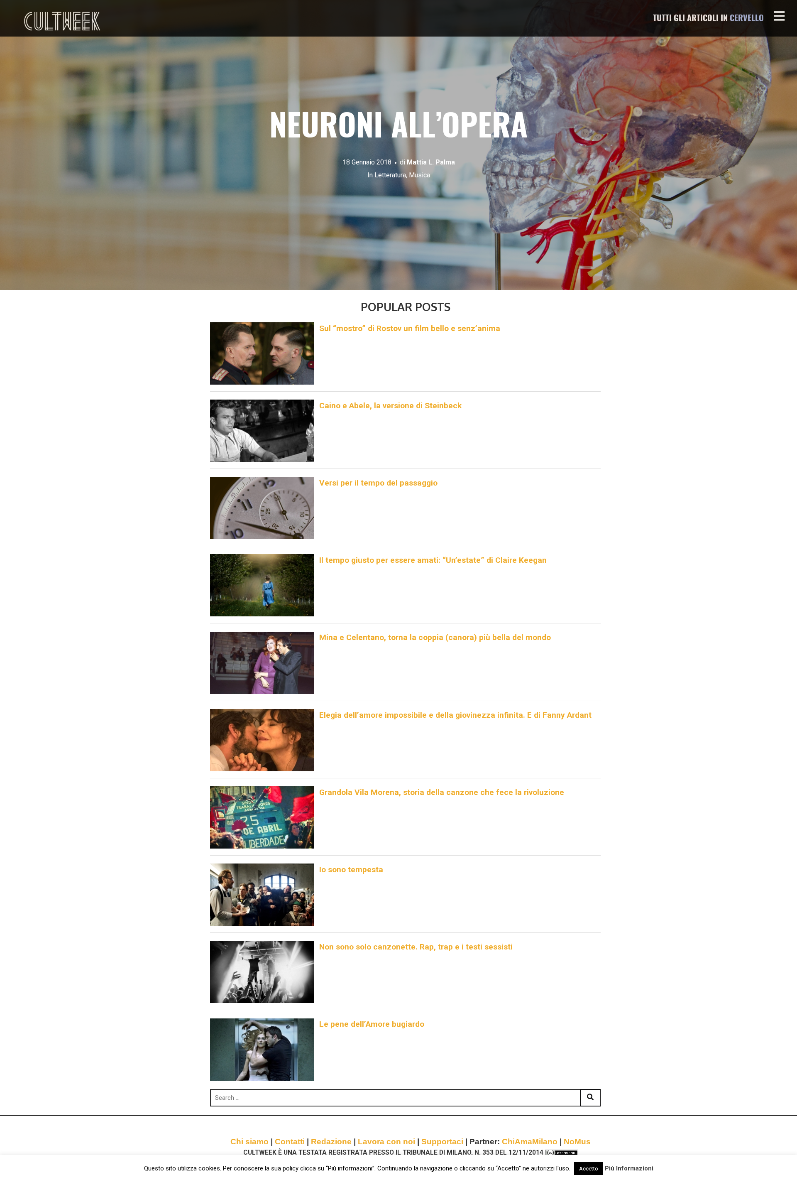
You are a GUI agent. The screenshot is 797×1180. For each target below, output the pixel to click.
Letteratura (390, 175)
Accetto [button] (588, 1168)
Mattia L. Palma (431, 162)
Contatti (290, 1141)
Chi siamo (249, 1141)
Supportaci (442, 1141)
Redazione (331, 1141)
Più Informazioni (629, 1168)
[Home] (63, 21)
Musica (419, 175)
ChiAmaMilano (529, 1141)
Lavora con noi (386, 1141)
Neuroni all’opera (398, 128)
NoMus (577, 1141)
